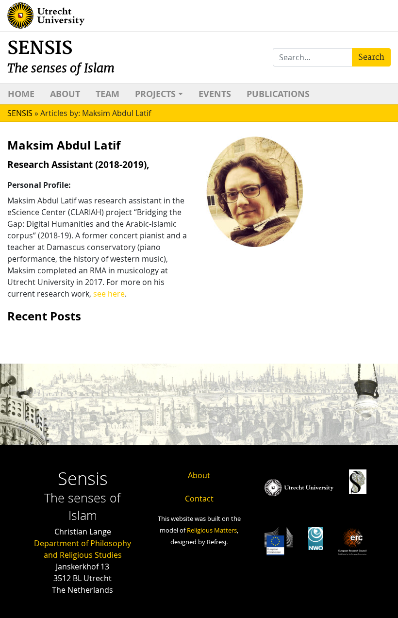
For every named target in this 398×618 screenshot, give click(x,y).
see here (109, 293)
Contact (199, 498)
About (65, 94)
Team (107, 94)
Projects (155, 94)
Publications (278, 94)
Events (215, 94)
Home (21, 94)
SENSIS (61, 56)
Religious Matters (212, 530)
